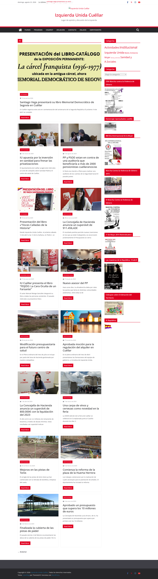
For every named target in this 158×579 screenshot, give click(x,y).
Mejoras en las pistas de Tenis (34, 471)
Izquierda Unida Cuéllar (79, 15)
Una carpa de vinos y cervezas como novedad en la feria (81, 408)
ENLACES (83, 30)
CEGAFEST (49, 30)
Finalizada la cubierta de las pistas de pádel (37, 529)
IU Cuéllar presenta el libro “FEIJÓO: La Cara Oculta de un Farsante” (38, 286)
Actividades (24, 94)
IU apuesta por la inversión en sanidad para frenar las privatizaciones (36, 160)
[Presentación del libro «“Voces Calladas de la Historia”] (38, 199)
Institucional (25, 150)
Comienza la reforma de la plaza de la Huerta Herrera (79, 471)
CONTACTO (72, 30)
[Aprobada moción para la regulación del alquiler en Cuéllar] (81, 321)
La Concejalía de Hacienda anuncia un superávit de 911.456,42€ (79, 225)
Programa (38, 30)
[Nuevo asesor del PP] (81, 260)
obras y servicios (115, 57)
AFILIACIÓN (61, 30)
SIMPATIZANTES (95, 30)
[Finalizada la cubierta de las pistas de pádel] (38, 505)
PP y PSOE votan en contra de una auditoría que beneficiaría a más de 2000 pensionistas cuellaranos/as (81, 162)
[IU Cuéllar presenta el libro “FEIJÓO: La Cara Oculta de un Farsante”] (38, 260)
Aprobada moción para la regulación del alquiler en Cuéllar (78, 347)
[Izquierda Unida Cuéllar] (20, 30)
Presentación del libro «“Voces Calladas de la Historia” (33, 225)
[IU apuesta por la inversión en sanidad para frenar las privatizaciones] (38, 135)
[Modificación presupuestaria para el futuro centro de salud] (38, 321)
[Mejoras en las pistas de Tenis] (38, 447)
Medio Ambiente (131, 53)
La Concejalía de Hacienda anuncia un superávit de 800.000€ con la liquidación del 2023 (36, 410)
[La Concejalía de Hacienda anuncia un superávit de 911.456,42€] (81, 199)
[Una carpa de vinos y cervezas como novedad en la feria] (81, 382)
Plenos (28, 30)
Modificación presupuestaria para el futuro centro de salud (37, 347)
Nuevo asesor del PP (75, 283)
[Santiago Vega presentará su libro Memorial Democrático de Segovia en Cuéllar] (59, 67)
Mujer (107, 57)
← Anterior (22, 552)
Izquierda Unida (25, 275)
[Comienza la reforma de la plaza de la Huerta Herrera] (81, 447)
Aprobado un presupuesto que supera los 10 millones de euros (79, 508)
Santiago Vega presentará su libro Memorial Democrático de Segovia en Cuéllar (57, 103)
